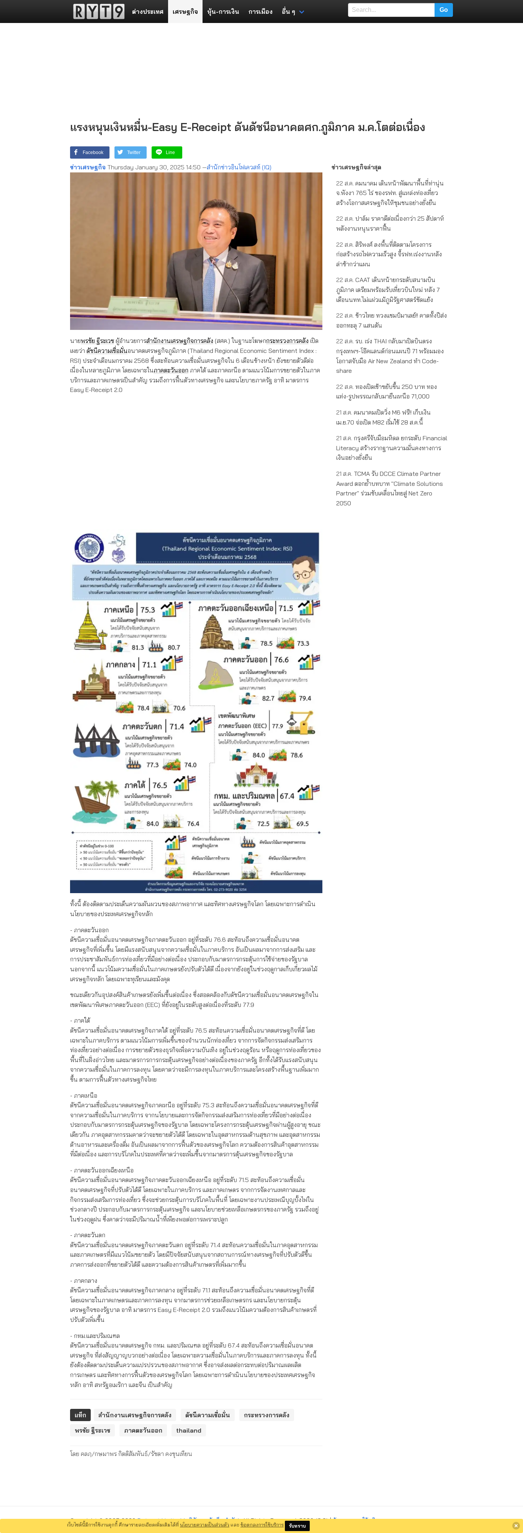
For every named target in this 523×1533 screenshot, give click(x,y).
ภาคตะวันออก (171, 370)
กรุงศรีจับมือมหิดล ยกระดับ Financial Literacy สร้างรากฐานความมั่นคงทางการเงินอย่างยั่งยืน (391, 447)
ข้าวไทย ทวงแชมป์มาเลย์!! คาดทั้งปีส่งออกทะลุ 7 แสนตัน (391, 320)
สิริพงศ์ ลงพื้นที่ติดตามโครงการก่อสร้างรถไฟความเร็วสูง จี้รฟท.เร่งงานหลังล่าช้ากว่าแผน (389, 254)
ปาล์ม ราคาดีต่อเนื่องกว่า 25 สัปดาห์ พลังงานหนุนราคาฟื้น (390, 223)
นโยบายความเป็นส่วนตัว (204, 1525)
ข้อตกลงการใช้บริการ (262, 1525)
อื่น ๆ (288, 11)
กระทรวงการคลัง (287, 340)
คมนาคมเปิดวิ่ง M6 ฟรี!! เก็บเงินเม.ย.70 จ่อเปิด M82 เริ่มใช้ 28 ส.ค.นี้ (383, 417)
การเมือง (260, 11)
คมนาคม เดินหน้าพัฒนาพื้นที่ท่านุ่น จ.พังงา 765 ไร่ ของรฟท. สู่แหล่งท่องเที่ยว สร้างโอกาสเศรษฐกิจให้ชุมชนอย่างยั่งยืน (390, 193)
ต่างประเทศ (147, 11)
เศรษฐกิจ (185, 11)
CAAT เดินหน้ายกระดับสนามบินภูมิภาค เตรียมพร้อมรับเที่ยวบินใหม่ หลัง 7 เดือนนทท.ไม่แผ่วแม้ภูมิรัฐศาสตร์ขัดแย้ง (388, 289)
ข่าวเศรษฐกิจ (88, 167)
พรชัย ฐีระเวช (97, 340)
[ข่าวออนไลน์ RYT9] (96, 11)
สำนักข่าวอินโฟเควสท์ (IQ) (239, 167)
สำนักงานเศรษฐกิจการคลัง (179, 340)
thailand (188, 1430)
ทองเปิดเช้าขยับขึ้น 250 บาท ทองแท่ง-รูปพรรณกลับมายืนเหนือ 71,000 (386, 391)
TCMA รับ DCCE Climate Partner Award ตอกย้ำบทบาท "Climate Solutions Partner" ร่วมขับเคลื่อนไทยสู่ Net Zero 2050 (389, 488)
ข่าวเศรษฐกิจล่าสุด (356, 167)
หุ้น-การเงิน (223, 11)
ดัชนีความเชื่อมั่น (107, 350)
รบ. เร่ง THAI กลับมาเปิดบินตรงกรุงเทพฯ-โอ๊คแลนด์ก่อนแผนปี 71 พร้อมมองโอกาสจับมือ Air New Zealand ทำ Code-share (390, 355)
